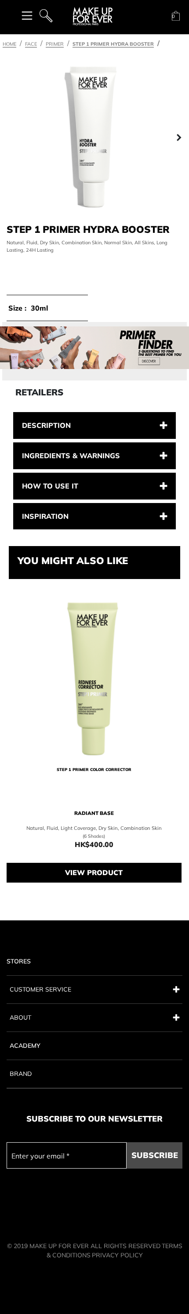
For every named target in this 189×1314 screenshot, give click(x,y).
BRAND (21, 1074)
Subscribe (154, 1155)
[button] (10, 138)
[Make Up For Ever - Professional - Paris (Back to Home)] (93, 16)
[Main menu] (27, 15)
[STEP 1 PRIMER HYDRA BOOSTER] (94, 138)
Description (46, 425)
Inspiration (45, 516)
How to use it (50, 485)
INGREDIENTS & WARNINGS (71, 455)
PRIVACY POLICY (117, 1255)
